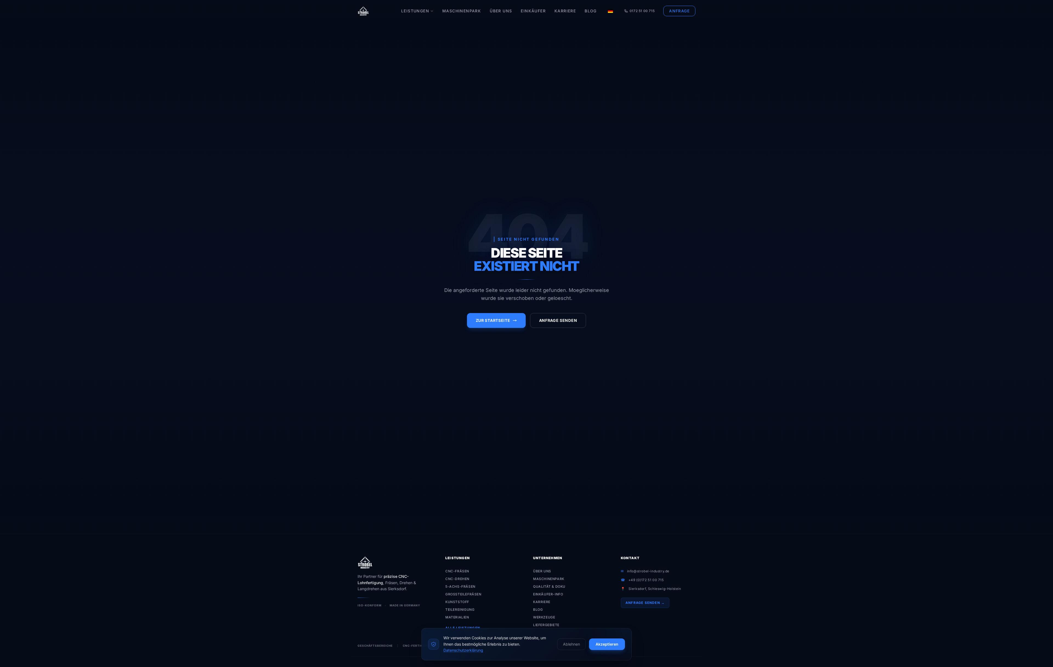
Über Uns (501, 11)
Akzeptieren (607, 644)
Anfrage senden (558, 320)
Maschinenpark (461, 11)
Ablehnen (571, 644)
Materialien (457, 617)
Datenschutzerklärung (463, 650)
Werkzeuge (544, 617)
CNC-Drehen (457, 579)
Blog (591, 11)
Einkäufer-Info (548, 594)
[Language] (610, 11)
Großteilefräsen (463, 594)
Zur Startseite (493, 320)
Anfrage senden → (645, 603)
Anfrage (679, 11)
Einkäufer (533, 11)
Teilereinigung (459, 609)
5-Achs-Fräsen (460, 586)
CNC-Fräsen (457, 571)
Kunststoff (457, 602)
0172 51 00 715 (642, 11)
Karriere (565, 11)
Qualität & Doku (549, 586)
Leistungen (415, 11)
